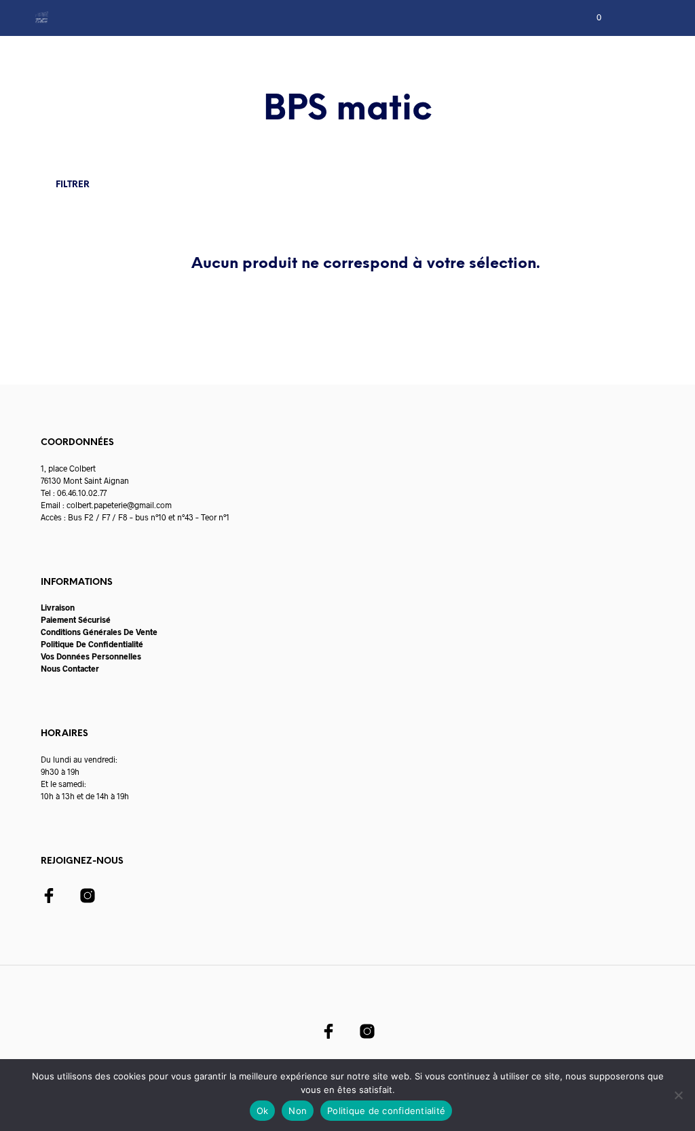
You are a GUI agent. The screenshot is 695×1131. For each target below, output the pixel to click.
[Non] (678, 1095)
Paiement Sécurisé (76, 619)
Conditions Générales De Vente (99, 631)
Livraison (58, 607)
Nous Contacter (70, 668)
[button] (589, 17)
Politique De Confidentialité (92, 644)
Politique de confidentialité (386, 1110)
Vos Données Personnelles (91, 656)
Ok (263, 1110)
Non (297, 1110)
